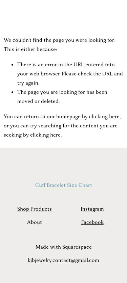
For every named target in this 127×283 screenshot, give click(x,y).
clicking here (104, 116)
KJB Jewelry (21, 14)
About (34, 222)
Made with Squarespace (64, 247)
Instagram (92, 209)
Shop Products (34, 209)
